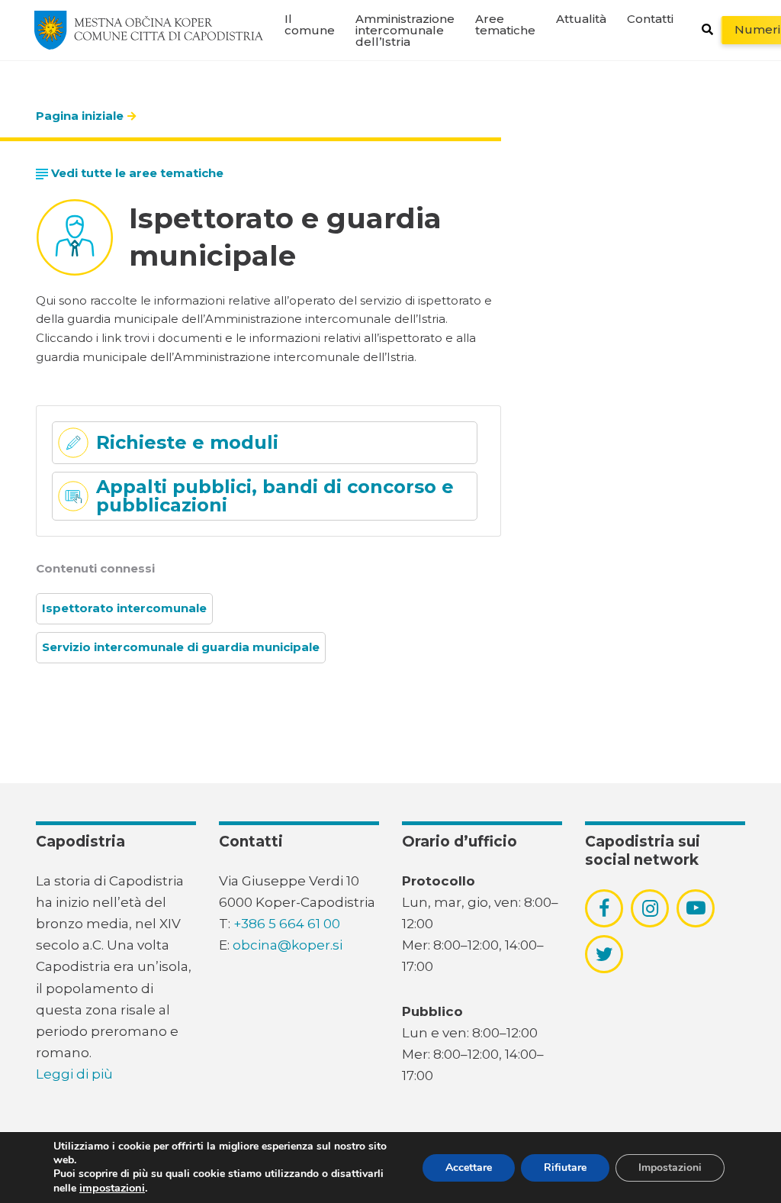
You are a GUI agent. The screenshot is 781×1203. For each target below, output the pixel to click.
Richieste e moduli (187, 442)
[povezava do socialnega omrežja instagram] (650, 908)
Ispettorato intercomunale (124, 608)
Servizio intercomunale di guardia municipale (181, 647)
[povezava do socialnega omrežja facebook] (604, 908)
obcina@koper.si (287, 945)
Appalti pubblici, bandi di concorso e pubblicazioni (275, 496)
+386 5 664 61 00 (286, 923)
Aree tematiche (505, 24)
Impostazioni (670, 1167)
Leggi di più (74, 1074)
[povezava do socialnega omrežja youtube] (695, 908)
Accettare (468, 1167)
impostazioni (112, 1188)
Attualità (581, 18)
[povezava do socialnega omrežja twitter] (604, 954)
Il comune (309, 24)
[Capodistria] (148, 30)
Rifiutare (565, 1167)
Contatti (650, 18)
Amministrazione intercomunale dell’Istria (405, 30)
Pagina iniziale (80, 115)
